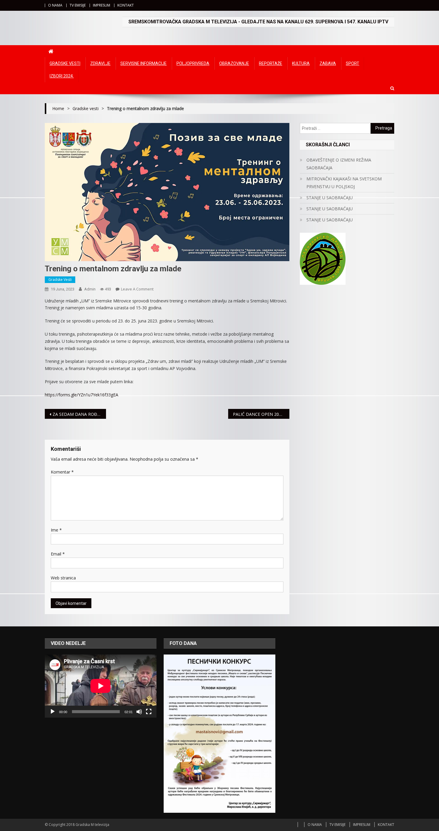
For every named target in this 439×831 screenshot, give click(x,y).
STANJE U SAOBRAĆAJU (329, 197)
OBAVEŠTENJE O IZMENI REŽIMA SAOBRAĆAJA (338, 164)
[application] (100, 686)
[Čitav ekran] (149, 712)
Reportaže (270, 63)
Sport (352, 63)
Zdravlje (100, 63)
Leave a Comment (137, 289)
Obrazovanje (234, 63)
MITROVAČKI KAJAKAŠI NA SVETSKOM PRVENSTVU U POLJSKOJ (344, 182)
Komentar (62, 472)
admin (90, 289)
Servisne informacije (143, 63)
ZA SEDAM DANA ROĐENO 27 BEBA (79, 414)
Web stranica (63, 578)
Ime (56, 530)
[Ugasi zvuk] (139, 712)
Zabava (328, 63)
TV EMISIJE (78, 5)
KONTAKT (125, 5)
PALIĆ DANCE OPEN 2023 (259, 414)
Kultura (301, 63)
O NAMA (55, 5)
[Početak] (53, 712)
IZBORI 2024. (62, 76)
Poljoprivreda (192, 63)
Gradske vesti (65, 63)
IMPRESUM (101, 5)
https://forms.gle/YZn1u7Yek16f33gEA (81, 395)
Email (58, 554)
